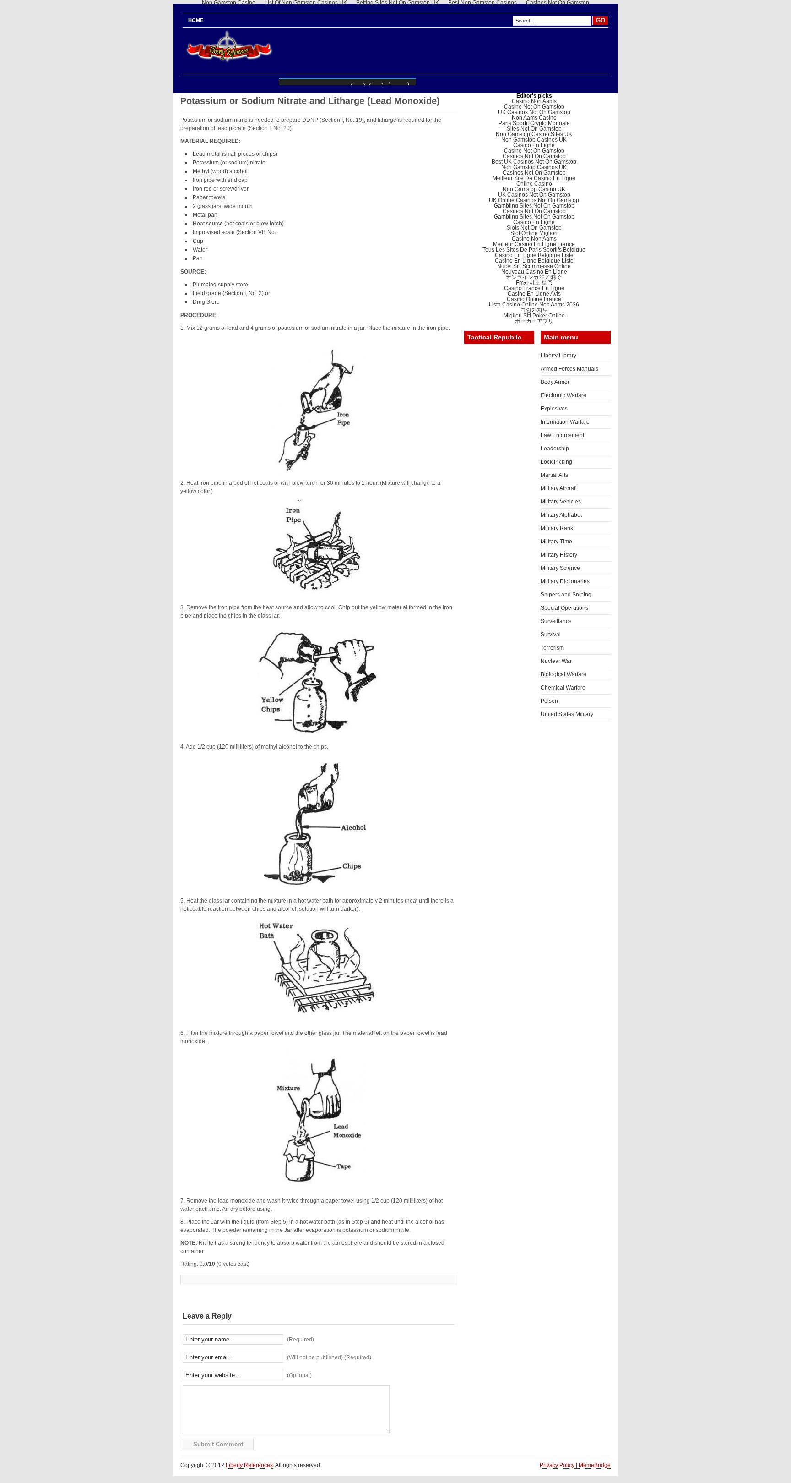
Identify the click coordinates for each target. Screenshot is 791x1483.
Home (195, 20)
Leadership (555, 448)
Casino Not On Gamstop (534, 107)
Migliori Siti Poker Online (534, 315)
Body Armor (555, 382)
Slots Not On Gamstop (534, 227)
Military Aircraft (559, 488)
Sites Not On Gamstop (534, 129)
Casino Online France (534, 299)
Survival (551, 634)
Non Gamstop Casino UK (534, 189)
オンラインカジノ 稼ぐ (534, 277)
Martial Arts (554, 475)
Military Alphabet (561, 515)
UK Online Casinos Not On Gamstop (534, 200)
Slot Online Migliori (534, 233)
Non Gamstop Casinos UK (534, 140)
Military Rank (557, 528)
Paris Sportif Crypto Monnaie (534, 123)
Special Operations (564, 608)
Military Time (556, 541)
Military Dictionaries (565, 581)
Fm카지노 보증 (534, 282)
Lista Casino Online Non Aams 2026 (534, 304)
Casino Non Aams (534, 101)
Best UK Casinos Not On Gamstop (534, 162)
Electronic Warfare (563, 395)
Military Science (560, 568)
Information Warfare (565, 422)
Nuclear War (556, 661)
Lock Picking (556, 462)
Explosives (554, 408)
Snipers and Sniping (566, 594)
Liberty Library (558, 355)
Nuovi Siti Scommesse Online (534, 266)
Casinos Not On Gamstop (534, 156)
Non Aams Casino (534, 118)
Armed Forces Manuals (569, 369)
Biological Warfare (563, 674)
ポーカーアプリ (534, 321)
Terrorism (552, 648)
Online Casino (534, 184)
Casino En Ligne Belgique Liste (534, 255)
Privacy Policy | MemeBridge (575, 1465)
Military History (559, 555)
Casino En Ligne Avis (534, 293)
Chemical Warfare (563, 687)
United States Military (567, 714)
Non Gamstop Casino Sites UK (534, 134)
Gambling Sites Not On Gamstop (534, 205)
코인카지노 (534, 310)
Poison (549, 701)
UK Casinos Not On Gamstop (534, 112)
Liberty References (249, 1465)
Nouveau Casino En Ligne (534, 271)
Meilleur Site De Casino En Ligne (534, 178)
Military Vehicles (561, 501)
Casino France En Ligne (534, 288)
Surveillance (556, 621)
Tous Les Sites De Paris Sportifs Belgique (533, 249)
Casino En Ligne (534, 145)
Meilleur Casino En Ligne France (534, 244)
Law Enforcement (562, 435)
